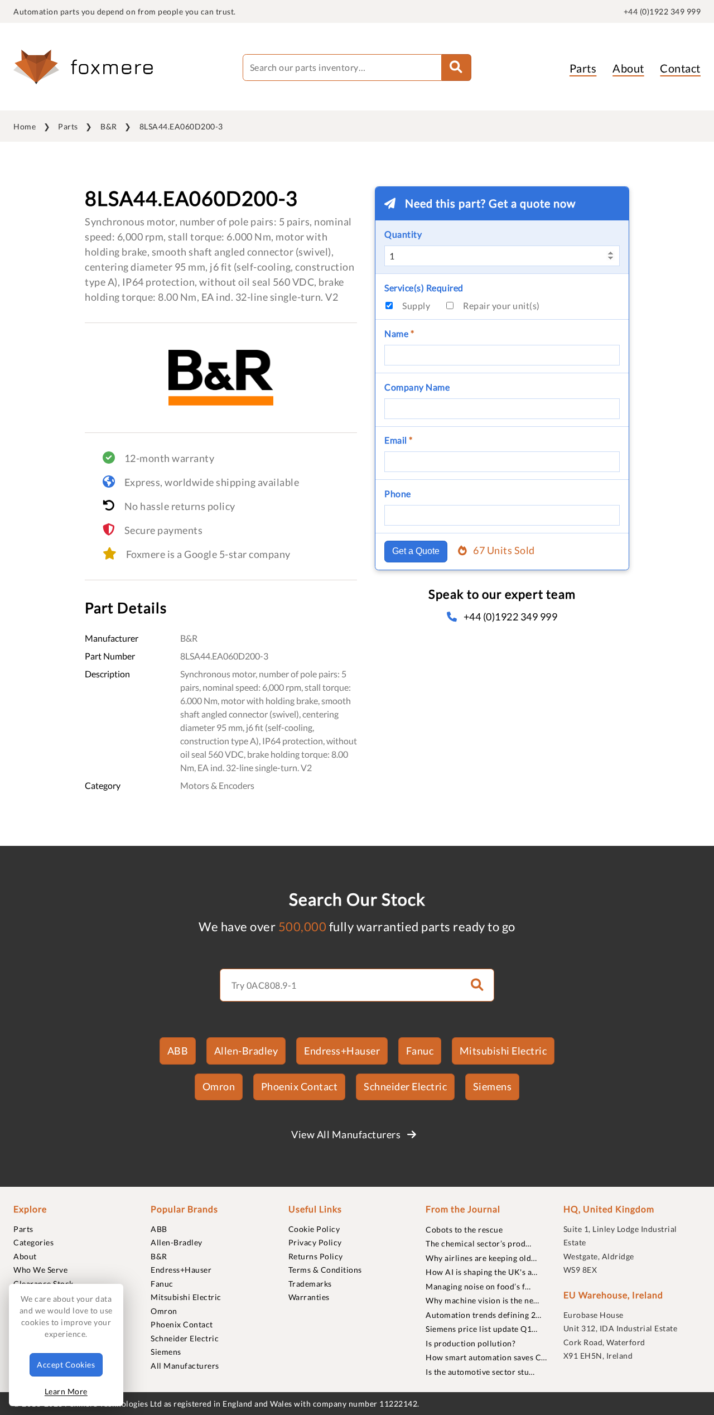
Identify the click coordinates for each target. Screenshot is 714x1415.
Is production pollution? (470, 1343)
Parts (583, 68)
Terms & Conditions (325, 1269)
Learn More (66, 1391)
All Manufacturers (185, 1365)
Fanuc (420, 1051)
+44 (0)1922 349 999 (662, 11)
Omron (218, 1086)
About (628, 68)
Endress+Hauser (342, 1051)
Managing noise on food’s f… (478, 1286)
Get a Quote (416, 551)
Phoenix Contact (299, 1086)
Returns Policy (315, 1256)
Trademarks (310, 1283)
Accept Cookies (66, 1364)
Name (399, 333)
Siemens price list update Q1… (482, 1329)
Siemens (492, 1086)
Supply (416, 305)
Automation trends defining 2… (484, 1315)
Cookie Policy (314, 1229)
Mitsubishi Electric (503, 1051)
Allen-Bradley (246, 1051)
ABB (178, 1051)
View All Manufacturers (347, 1134)
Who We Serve (40, 1269)
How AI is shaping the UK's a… (482, 1272)
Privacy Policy (315, 1242)
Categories (33, 1242)
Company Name (417, 387)
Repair (501, 305)
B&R (108, 126)
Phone (397, 493)
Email (398, 440)
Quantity (403, 234)
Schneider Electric (405, 1086)
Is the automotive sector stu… (480, 1372)
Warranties (309, 1297)
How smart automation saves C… (486, 1357)
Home (24, 126)
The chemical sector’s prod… (479, 1243)
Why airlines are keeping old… (481, 1258)
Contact (680, 68)
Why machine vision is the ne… (482, 1300)
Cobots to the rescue (464, 1229)
